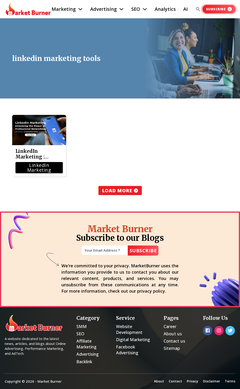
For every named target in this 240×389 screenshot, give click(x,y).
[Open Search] (198, 9)
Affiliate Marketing (86, 344)
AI (185, 9)
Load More (117, 190)
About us (173, 333)
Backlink (84, 361)
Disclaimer (211, 381)
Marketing (64, 9)
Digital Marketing (133, 339)
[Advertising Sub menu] (121, 9)
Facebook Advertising (127, 349)
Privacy (192, 381)
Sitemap (172, 348)
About (159, 381)
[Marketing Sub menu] (80, 9)
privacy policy (151, 291)
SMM (81, 326)
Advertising (103, 9)
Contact (175, 381)
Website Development (129, 329)
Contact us (174, 341)
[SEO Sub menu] (144, 9)
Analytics (165, 9)
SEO (135, 9)
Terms (230, 381)
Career (170, 326)
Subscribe (216, 9)
